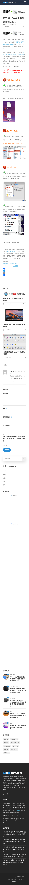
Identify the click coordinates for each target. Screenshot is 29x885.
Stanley (7, 24)
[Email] (14, 273)
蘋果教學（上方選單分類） (10, 264)
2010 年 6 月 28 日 (13, 24)
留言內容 (5, 393)
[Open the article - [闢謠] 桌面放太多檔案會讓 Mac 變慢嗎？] (14, 315)
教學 (8, 26)
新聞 (6, 749)
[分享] (14, 275)
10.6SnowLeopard (8, 266)
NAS (11, 686)
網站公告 (14, 749)
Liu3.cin (5, 95)
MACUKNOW (20, 877)
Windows (15, 742)
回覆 (13, 381)
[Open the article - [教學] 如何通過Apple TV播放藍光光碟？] (14, 342)
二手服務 (7, 746)
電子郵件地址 (6, 417)
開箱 (14, 674)
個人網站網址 (6, 425)
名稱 (4, 408)
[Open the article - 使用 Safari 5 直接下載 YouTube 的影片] (14, 293)
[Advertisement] (14, 608)
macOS (5, 26)
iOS (6, 739)
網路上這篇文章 (11, 251)
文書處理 (15, 266)
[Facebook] (14, 269)
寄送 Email (17, 810)
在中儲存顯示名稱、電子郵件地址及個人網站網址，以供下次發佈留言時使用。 (14, 439)
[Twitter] (14, 271)
